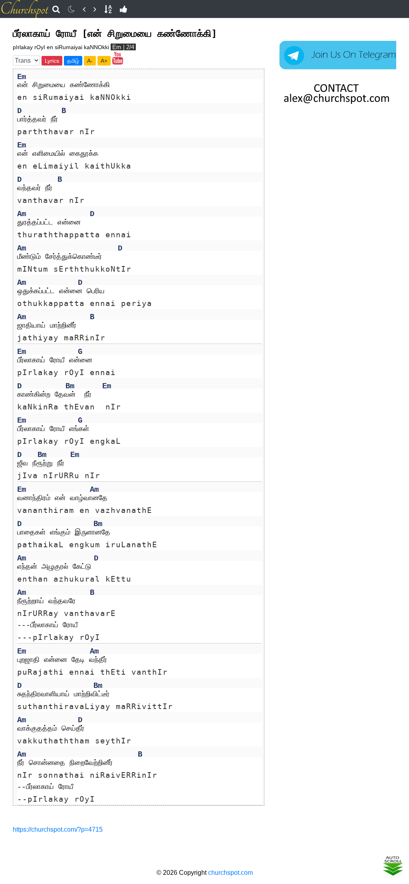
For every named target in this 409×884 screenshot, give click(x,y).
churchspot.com (230, 872)
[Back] (84, 9)
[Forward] (94, 9)
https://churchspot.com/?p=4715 (58, 829)
